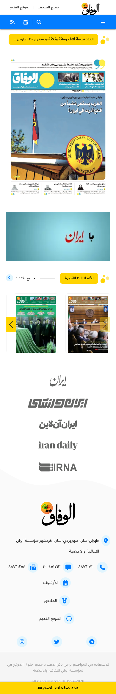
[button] (11, 324)
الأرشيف (50, 582)
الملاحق (50, 600)
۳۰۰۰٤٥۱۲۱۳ (51, 567)
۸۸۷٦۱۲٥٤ (16, 567)
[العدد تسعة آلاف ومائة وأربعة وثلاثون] (88, 325)
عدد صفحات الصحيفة (58, 688)
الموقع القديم (20, 7)
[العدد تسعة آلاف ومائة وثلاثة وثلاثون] (36, 325)
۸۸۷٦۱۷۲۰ (86, 567)
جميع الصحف (48, 7)
